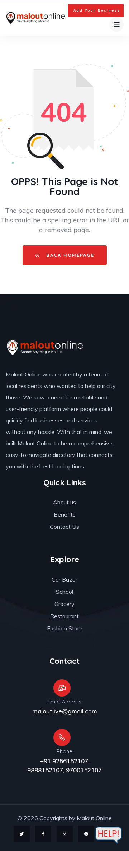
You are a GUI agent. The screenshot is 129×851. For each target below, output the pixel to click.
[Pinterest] (86, 834)
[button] (96, 10)
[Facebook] (43, 834)
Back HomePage (69, 255)
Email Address (64, 701)
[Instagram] (65, 834)
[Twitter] (22, 834)
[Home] (35, 17)
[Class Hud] (45, 347)
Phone (64, 751)
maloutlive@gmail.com (64, 711)
